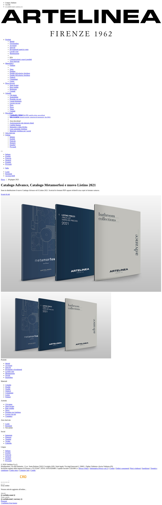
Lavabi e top (9, 371)
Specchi (8, 367)
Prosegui (4, 501)
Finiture (8, 397)
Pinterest (8, 437)
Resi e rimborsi (135, 468)
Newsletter (9, 428)
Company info (24, 470)
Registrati (8, 426)
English (8, 453)
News (3, 179)
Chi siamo (8, 404)
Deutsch (8, 457)
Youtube (8, 439)
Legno (7, 395)
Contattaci (8, 416)
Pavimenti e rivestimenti (13, 369)
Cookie (112, 468)
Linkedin (8, 443)
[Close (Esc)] (2, 482)
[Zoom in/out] (8, 482)
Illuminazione (10, 373)
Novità (7, 375)
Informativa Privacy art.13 (99, 468)
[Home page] (81, 36)
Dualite (7, 387)
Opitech (8, 391)
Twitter (7, 441)
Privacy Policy (84, 468)
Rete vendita (9, 408)
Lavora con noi (10, 414)
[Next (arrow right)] (4, 484)
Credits (33, 470)
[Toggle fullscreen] (6, 482)
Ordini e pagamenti (122, 468)
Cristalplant (9, 393)
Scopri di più (5, 194)
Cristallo (8, 385)
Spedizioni (145, 468)
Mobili (7, 363)
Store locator (9, 406)
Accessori (8, 365)
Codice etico (13, 470)
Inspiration (9, 377)
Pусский (8, 461)
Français (8, 455)
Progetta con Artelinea (13, 412)
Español (8, 459)
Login (7, 424)
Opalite (7, 389)
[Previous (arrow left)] (2, 484)
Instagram (8, 435)
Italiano (7, 451)
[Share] (4, 482)
